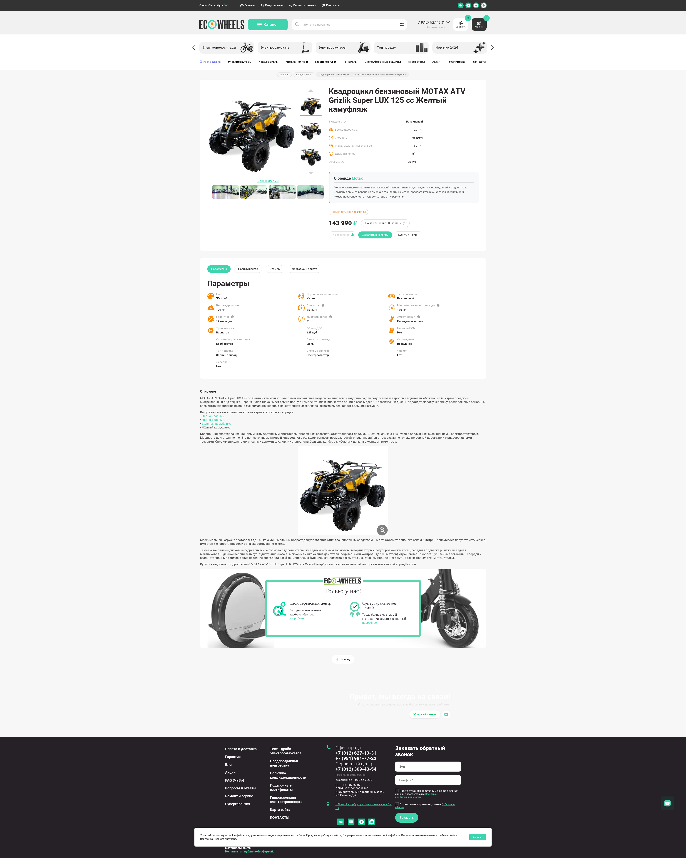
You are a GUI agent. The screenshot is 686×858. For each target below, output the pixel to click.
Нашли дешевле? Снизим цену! (385, 223)
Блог (229, 764)
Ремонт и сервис (239, 796)
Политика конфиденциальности (288, 775)
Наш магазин (268, 181)
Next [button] (492, 48)
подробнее (296, 618)
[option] (227, 48)
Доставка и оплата (304, 269)
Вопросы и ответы (240, 788)
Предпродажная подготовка (284, 763)
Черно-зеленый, (213, 419)
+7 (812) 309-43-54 (355, 769)
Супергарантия (237, 804)
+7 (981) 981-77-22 (355, 758)
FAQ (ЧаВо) (234, 780)
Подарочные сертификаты (281, 787)
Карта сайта (280, 809)
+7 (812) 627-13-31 (355, 753)
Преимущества (248, 269)
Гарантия (233, 757)
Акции (230, 772)
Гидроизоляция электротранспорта (286, 799)
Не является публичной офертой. (249, 851)
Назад (345, 659)
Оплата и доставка (241, 749)
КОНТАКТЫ (279, 817)
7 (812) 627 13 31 (431, 22)
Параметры (219, 269)
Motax (357, 178)
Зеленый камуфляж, (216, 423)
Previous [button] (194, 48)
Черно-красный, (213, 416)
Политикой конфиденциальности (416, 795)
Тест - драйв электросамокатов (285, 751)
